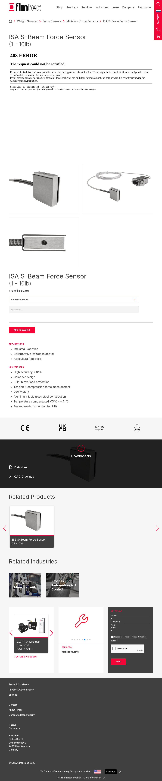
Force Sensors (52, 21)
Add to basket (22, 330)
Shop (59, 7)
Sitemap (13, 694)
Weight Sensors (27, 21)
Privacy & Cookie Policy (21, 689)
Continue (110, 771)
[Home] (10, 21)
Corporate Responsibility (22, 715)
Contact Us (14, 728)
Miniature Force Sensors (82, 21)
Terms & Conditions (19, 684)
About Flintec (15, 709)
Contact (13, 704)
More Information (92, 777)
